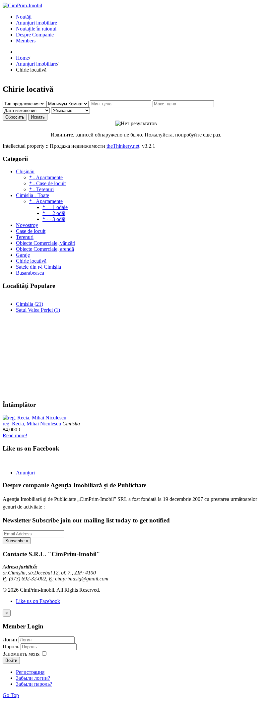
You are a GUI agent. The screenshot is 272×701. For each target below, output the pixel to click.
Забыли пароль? (34, 684)
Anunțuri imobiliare (36, 23)
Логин (10, 639)
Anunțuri (25, 472)
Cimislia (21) (29, 304)
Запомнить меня (21, 654)
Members (25, 40)
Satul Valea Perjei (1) (38, 310)
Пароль (12, 646)
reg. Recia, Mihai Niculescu (32, 423)
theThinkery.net (122, 146)
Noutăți (24, 17)
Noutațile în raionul (36, 28)
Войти (11, 660)
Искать (38, 117)
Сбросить (14, 117)
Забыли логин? (33, 678)
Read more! (15, 435)
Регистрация (30, 672)
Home (22, 58)
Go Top (11, 695)
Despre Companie (35, 34)
